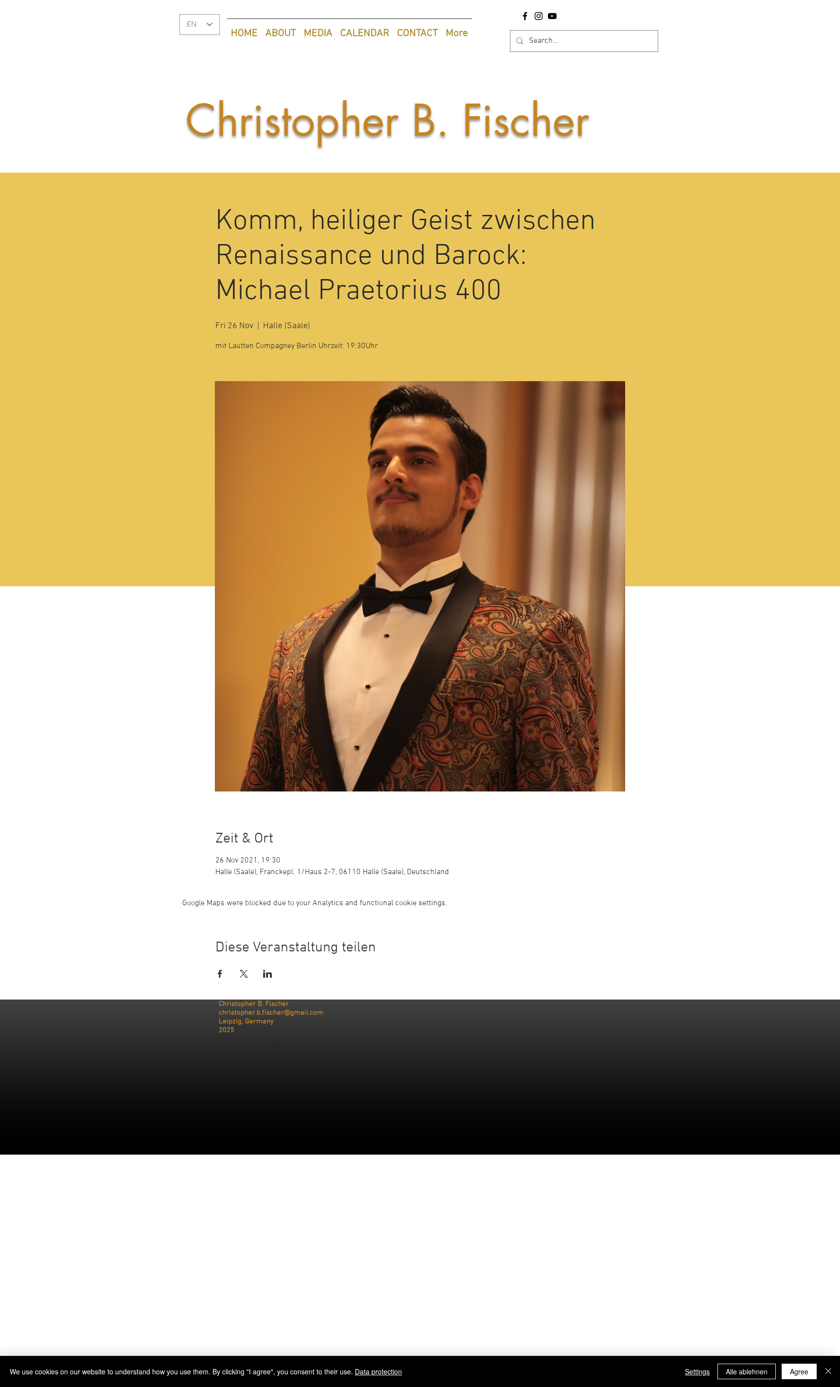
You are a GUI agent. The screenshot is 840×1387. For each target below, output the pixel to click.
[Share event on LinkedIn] (267, 974)
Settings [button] (697, 1371)
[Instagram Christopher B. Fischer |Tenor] (538, 16)
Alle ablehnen (747, 1371)
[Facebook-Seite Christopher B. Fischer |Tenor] (525, 16)
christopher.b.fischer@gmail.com (271, 1012)
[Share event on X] (243, 974)
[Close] (828, 1371)
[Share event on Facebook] (220, 974)
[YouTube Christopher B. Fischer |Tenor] (552, 16)
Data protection (378, 1371)
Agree (799, 1371)
